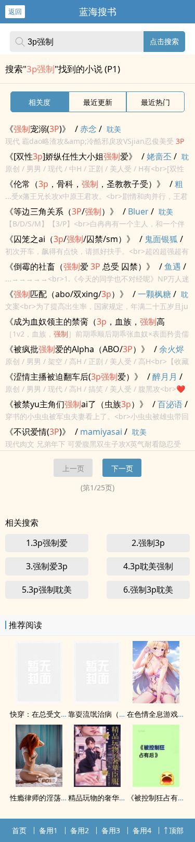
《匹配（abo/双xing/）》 (66, 294)
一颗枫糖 (154, 294)
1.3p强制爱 (47, 543)
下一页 (122, 468)
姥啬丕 (159, 156)
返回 (15, 11)
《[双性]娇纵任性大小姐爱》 (71, 156)
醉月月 (164, 376)
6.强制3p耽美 (148, 589)
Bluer (138, 211)
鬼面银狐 (161, 239)
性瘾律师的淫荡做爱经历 (50, 798)
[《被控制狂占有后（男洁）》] (156, 784)
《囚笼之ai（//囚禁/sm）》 (70, 239)
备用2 (79, 830)
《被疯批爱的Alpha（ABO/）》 (77, 349)
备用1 (48, 830)
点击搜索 (164, 41)
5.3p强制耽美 (47, 589)
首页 (19, 830)
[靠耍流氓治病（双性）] (97, 700)
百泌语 (170, 404)
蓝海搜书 (97, 11)
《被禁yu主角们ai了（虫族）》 (76, 404)
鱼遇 (172, 266)
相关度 (39, 102)
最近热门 (155, 102)
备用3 (110, 830)
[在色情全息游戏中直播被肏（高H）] (156, 700)
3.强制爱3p (47, 566)
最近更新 (97, 102)
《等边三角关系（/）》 (61, 211)
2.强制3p (148, 543)
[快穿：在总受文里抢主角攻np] (39, 700)
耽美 (114, 129)
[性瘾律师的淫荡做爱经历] (39, 784)
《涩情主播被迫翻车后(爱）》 (73, 376)
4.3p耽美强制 (148, 566)
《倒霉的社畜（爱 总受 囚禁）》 (79, 266)
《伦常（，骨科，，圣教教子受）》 (85, 184)
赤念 (88, 129)
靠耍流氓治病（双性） (104, 714)
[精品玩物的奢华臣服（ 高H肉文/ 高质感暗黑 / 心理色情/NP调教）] (97, 784)
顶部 (176, 830)
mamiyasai (101, 431)
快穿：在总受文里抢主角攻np (58, 714)
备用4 (142, 830)
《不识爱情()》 (37, 431)
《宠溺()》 (37, 129)
